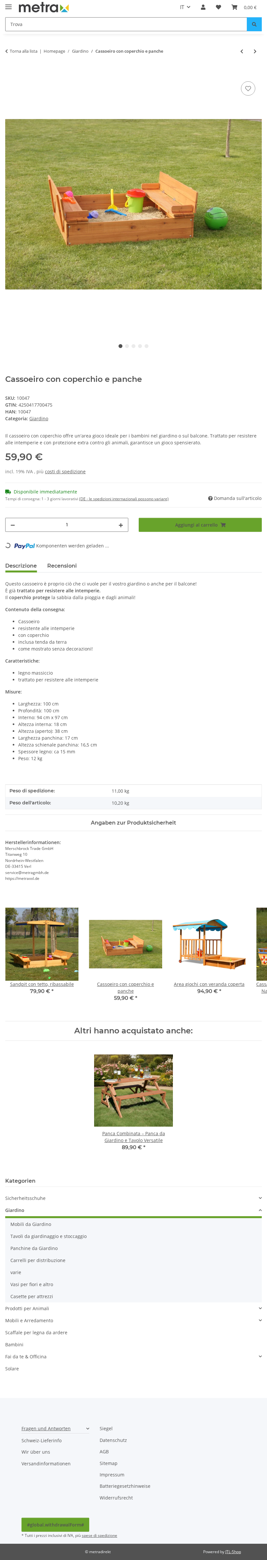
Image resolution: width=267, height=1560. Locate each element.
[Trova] (254, 24)
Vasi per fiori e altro (31, 1284)
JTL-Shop (233, 1551)
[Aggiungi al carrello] (10, 72)
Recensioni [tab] (62, 566)
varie (15, 1272)
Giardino (38, 418)
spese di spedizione (99, 1535)
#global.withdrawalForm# (55, 1525)
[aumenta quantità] (121, 524)
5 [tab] (146, 346)
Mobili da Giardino (30, 1224)
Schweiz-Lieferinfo (41, 1440)
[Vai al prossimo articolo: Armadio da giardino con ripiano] (255, 51)
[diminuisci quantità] (13, 524)
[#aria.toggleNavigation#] (8, 4)
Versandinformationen (46, 1463)
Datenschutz (113, 1440)
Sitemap (109, 1463)
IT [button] (182, 7)
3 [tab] (133, 346)
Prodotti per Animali (27, 1308)
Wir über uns (35, 1452)
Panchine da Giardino (34, 1248)
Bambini (14, 1344)
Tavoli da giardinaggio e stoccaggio (48, 1236)
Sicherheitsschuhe (25, 1198)
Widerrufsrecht (116, 1498)
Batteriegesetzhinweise (125, 1486)
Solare (12, 1368)
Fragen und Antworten (46, 1428)
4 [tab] (140, 346)
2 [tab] (127, 346)
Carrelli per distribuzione (37, 1260)
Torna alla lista (23, 51)
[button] (203, 7)
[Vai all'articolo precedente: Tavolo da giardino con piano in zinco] (241, 51)
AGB (104, 1451)
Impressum (112, 1475)
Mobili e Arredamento (29, 1320)
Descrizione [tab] (21, 566)
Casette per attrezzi (31, 1296)
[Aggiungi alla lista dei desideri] (248, 88)
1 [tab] (120, 346)
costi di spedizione (65, 471)
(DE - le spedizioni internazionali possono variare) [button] (124, 499)
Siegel (106, 1428)
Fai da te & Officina (26, 1356)
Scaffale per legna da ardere (36, 1332)
